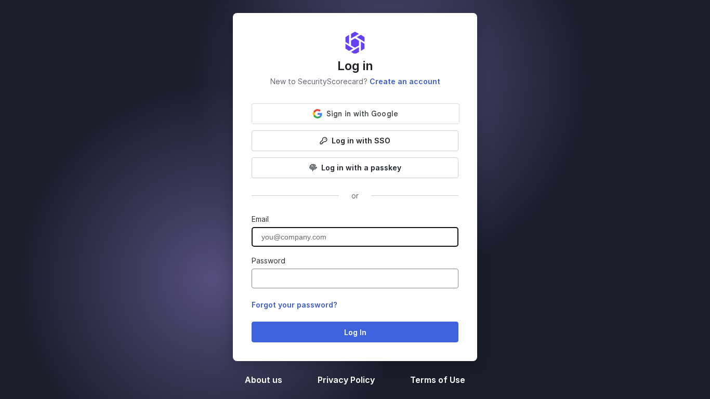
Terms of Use (437, 380)
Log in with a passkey (361, 167)
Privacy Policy (347, 380)
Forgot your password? (294, 304)
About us (264, 380)
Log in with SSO (361, 140)
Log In (355, 332)
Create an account (405, 81)
